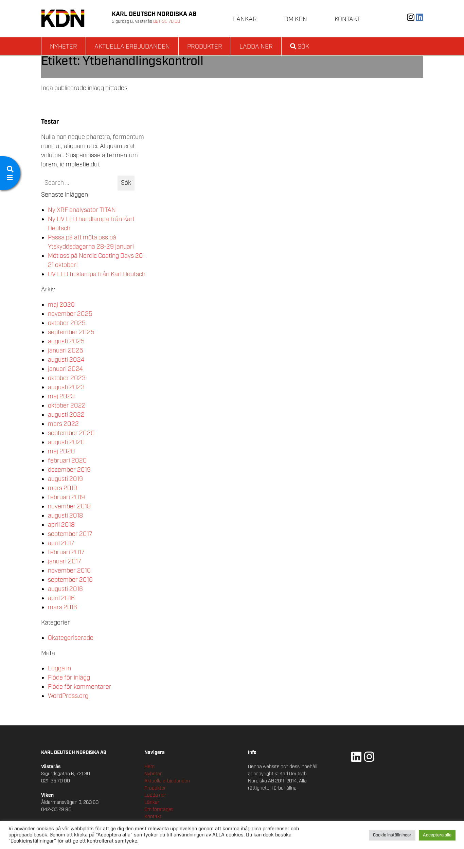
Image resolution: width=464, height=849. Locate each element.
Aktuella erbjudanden (132, 47)
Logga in (59, 669)
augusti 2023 (66, 387)
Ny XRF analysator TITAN (82, 210)
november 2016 (69, 571)
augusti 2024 (66, 360)
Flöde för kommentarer (79, 687)
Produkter (204, 47)
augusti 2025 (66, 342)
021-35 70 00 (166, 21)
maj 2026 (61, 305)
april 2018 (61, 525)
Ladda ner (256, 47)
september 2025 (71, 332)
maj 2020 (61, 452)
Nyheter (63, 47)
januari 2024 (65, 369)
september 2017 (70, 534)
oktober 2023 (67, 378)
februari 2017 (66, 552)
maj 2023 (61, 397)
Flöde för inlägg (69, 678)
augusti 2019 (65, 479)
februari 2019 (66, 497)
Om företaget (158, 810)
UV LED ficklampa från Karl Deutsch (96, 274)
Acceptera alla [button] (437, 835)
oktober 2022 (67, 406)
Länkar (245, 19)
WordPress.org (68, 696)
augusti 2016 (65, 589)
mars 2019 (62, 488)
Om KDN (295, 19)
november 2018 (69, 507)
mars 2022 (63, 424)
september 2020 (71, 433)
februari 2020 (67, 461)
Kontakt (347, 19)
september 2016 (70, 580)
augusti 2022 (66, 415)
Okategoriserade (70, 638)
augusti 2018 (65, 516)
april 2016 (61, 598)
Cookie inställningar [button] (392, 835)
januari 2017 (64, 562)
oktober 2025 (67, 323)
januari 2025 (65, 351)
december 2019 (69, 470)
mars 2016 (62, 607)
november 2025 (70, 314)
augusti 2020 (66, 442)
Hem (149, 767)
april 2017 (61, 543)
